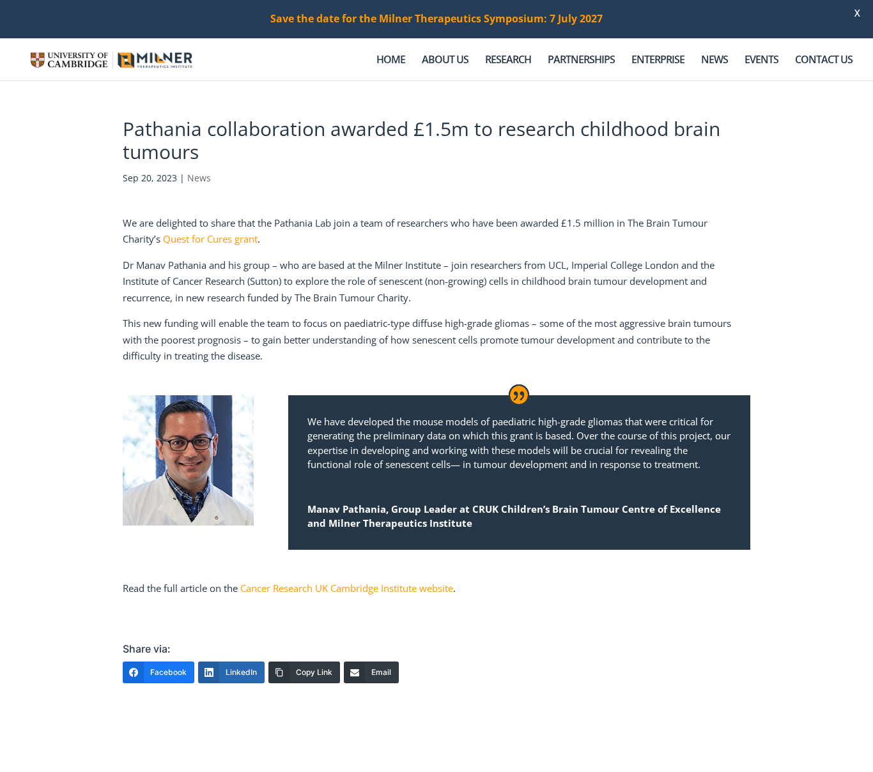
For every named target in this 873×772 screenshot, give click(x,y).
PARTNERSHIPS (581, 60)
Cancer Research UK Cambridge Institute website (346, 588)
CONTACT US (824, 60)
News (199, 178)
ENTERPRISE (657, 60)
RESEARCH (508, 60)
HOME (390, 60)
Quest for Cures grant (210, 238)
